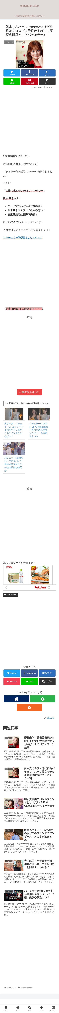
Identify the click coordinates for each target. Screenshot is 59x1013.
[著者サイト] (16, 698)
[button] (53, 553)
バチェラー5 (12, 594)
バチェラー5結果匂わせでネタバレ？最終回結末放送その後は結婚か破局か (13, 464)
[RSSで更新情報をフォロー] (29, 707)
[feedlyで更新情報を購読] (42, 698)
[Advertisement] (29, 121)
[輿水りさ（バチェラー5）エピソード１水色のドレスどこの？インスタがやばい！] (14, 414)
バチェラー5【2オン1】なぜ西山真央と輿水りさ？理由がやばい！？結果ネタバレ (38, 430)
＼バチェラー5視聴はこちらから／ (22, 237)
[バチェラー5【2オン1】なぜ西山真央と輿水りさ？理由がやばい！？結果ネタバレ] (39, 414)
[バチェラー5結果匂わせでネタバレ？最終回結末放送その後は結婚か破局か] (14, 448)
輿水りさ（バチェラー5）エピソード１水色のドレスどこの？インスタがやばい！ (13, 430)
